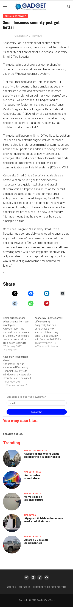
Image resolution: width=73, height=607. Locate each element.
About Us (11, 587)
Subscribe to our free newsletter (49, 587)
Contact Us (24, 587)
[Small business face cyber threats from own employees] (19, 334)
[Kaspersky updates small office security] (50, 332)
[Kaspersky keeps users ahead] (19, 371)
